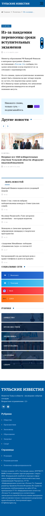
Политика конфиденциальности (17, 465)
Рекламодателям (11, 460)
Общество (8, 420)
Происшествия (10, 425)
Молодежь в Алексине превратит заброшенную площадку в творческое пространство (18, 231)
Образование (9, 434)
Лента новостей (14, 182)
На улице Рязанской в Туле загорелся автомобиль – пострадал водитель (17, 217)
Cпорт (6, 444)
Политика (17, 12)
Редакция (8, 456)
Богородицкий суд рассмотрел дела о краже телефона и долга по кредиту (18, 257)
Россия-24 (19, 64)
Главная (6, 12)
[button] (3, 126)
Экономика (8, 429)
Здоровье (8, 439)
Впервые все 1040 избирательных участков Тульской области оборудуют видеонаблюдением (22, 159)
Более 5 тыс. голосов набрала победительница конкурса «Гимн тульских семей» (20, 203)
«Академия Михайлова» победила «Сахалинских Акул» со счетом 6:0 (16, 244)
